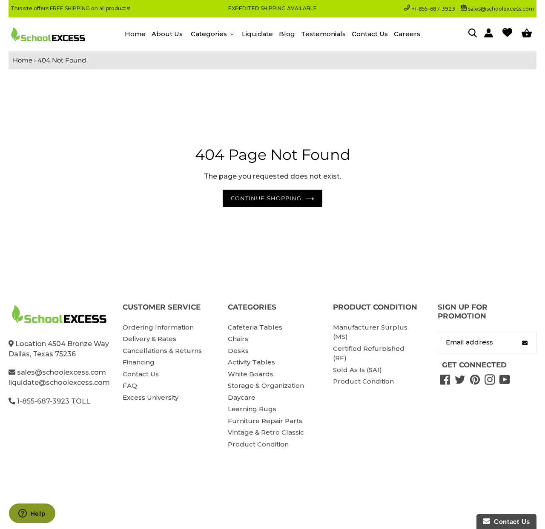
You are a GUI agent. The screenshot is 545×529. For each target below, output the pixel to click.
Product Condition (258, 444)
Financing (139, 362)
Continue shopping (266, 198)
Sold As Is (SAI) (357, 370)
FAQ (130, 385)
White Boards (250, 374)
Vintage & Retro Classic (266, 432)
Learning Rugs (252, 409)
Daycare (241, 397)
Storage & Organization (266, 385)
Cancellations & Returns (162, 351)
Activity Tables (251, 362)
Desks (238, 351)
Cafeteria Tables (255, 327)
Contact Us (141, 374)
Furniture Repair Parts (265, 421)
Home (22, 60)
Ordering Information (158, 327)
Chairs (238, 339)
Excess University (150, 397)
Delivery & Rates (149, 339)
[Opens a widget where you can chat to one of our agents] (32, 514)
